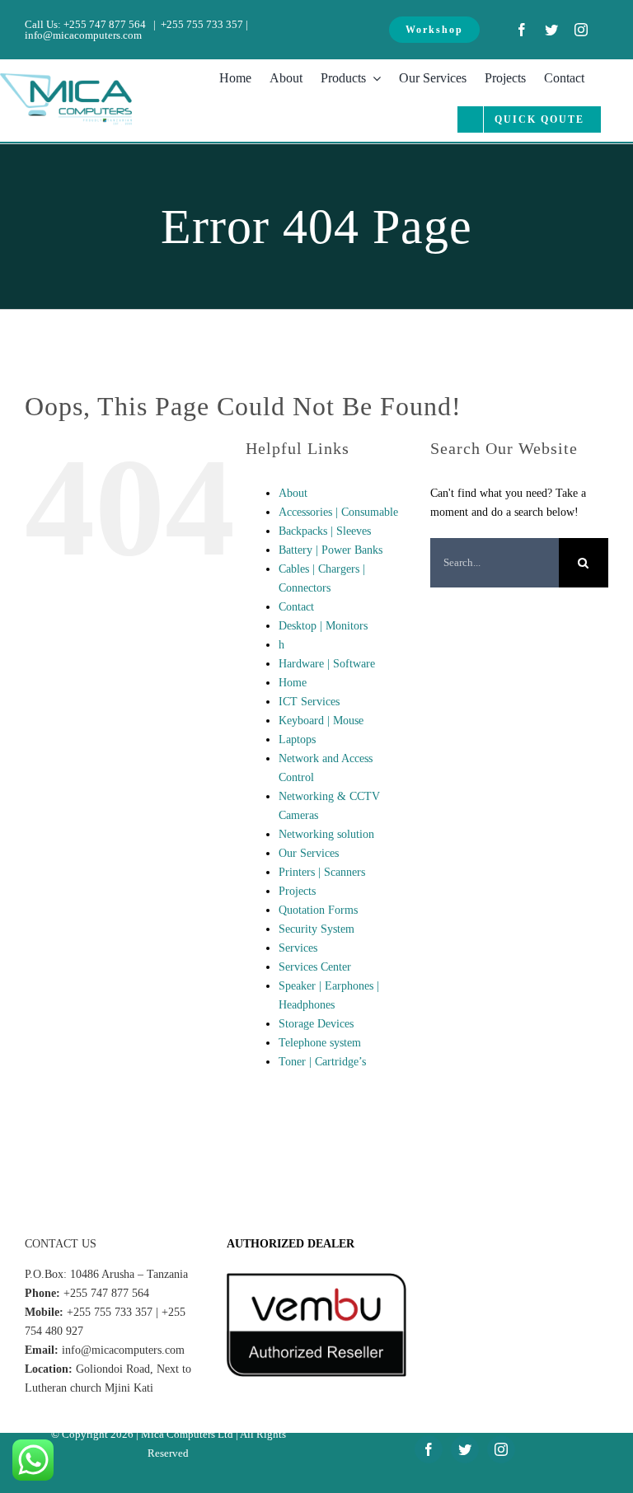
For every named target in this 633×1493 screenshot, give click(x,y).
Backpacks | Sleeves (325, 531)
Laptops (297, 739)
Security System (316, 929)
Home (293, 682)
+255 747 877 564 (104, 24)
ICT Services (309, 701)
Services (298, 948)
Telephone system (320, 1043)
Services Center (315, 967)
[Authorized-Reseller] (316, 1278)
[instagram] (581, 29)
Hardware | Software (327, 664)
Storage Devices (316, 1024)
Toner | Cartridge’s (322, 1061)
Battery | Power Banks (330, 550)
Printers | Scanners (322, 872)
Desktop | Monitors (323, 626)
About (293, 493)
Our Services (309, 853)
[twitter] (551, 29)
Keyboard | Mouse (321, 720)
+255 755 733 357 (202, 24)
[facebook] (521, 29)
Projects (297, 891)
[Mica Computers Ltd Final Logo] (66, 79)
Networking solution (326, 834)
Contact (296, 607)
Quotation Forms (318, 910)
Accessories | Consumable (338, 512)
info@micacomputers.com (83, 35)
